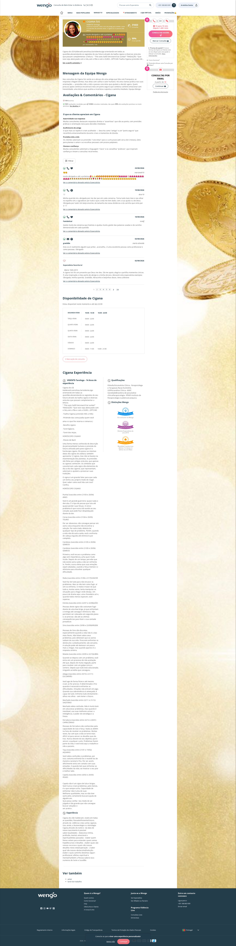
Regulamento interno (44, 930)
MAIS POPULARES (83, 13)
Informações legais (68, 930)
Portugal (189, 930)
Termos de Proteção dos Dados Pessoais (126, 930)
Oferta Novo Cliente (91, 907)
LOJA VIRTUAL (146, 13)
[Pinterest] (54, 908)
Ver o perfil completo (71, 63)
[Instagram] (44, 908)
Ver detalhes (74, 106)
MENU (70, 13)
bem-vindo (61, 13)
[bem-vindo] (44, 5)
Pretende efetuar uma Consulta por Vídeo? (161, 64)
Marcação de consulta (75, 359)
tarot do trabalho (75, 881)
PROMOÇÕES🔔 (170, 13)
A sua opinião (136, 40)
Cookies (153, 930)
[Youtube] (47, 908)
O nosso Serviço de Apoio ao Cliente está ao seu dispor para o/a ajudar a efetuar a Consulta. (160, 52)
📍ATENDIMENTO (130, 13)
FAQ (85, 904)
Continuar (159, 86)
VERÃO (158, 13)
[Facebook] (41, 908)
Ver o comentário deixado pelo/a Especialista (81, 182)
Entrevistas (135, 918)
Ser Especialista (136, 898)
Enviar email (182, 906)
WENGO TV (98, 13)
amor (70, 879)
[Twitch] (51, 908)
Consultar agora (160, 32)
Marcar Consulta (160, 41)
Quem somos (89, 898)
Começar (123, 941)
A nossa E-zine (89, 910)
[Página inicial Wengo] (47, 895)
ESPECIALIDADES (112, 13)
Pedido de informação (160, 92)
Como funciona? (154, 60)
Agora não (110, 941)
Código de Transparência (93, 930)
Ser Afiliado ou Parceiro (139, 901)
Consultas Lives (136, 915)
